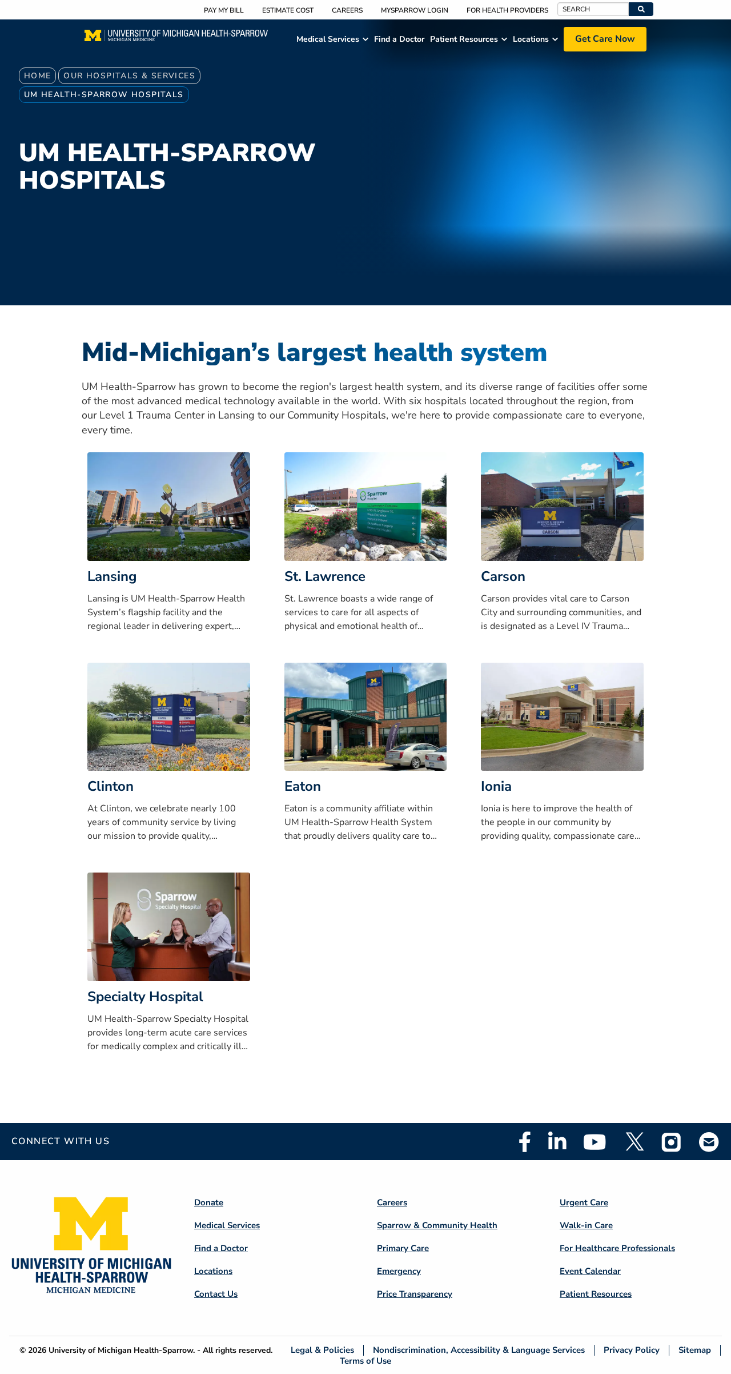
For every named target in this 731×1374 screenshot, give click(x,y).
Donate (208, 1202)
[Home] (176, 39)
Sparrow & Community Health (437, 1225)
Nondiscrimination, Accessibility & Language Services (479, 1350)
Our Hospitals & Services (129, 75)
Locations (213, 1271)
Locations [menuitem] (531, 39)
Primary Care (403, 1248)
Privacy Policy (632, 1350)
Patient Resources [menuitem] (464, 39)
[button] (641, 9)
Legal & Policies (322, 1350)
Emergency (399, 1271)
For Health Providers (507, 10)
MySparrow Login (414, 10)
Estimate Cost (288, 10)
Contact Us (216, 1294)
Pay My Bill (224, 10)
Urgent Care (584, 1202)
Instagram (671, 1142)
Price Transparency (414, 1294)
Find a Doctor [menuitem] (399, 39)
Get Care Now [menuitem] (605, 39)
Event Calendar (590, 1271)
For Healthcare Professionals (617, 1248)
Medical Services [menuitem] (327, 39)
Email (709, 1141)
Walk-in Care (586, 1225)
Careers (347, 10)
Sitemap (694, 1350)
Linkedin (557, 1142)
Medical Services (227, 1225)
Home (37, 75)
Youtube (595, 1142)
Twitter (634, 1142)
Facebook (525, 1142)
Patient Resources (596, 1294)
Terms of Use (365, 1360)
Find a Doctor (221, 1248)
